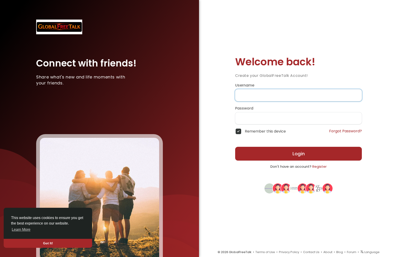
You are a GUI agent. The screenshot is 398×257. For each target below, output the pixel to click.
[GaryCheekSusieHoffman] (327, 188)
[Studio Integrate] (319, 188)
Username (244, 85)
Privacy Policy (289, 252)
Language (372, 252)
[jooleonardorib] (286, 188)
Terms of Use (265, 252)
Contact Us (311, 252)
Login (299, 153)
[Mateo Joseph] (294, 188)
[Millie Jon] (303, 188)
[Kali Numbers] (311, 188)
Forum (351, 252)
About (327, 252)
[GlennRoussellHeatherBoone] (278, 188)
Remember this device (265, 131)
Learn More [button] (21, 229)
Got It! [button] (48, 243)
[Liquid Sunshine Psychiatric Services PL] (269, 188)
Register (319, 166)
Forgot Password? (345, 131)
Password (244, 108)
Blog (339, 252)
